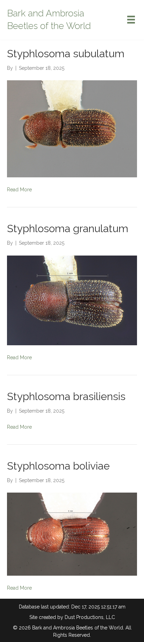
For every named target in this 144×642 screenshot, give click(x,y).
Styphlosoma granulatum (67, 228)
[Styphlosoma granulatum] (72, 300)
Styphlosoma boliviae (58, 466)
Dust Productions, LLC (90, 617)
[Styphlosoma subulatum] (72, 128)
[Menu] (131, 19)
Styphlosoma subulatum (65, 53)
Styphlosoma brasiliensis (66, 396)
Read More (19, 189)
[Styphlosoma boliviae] (72, 534)
